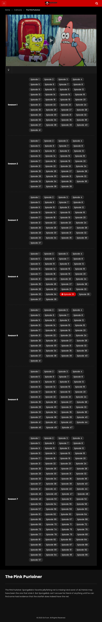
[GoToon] (51, 3)
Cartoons (18, 10)
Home (7, 10)
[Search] (96, 3)
